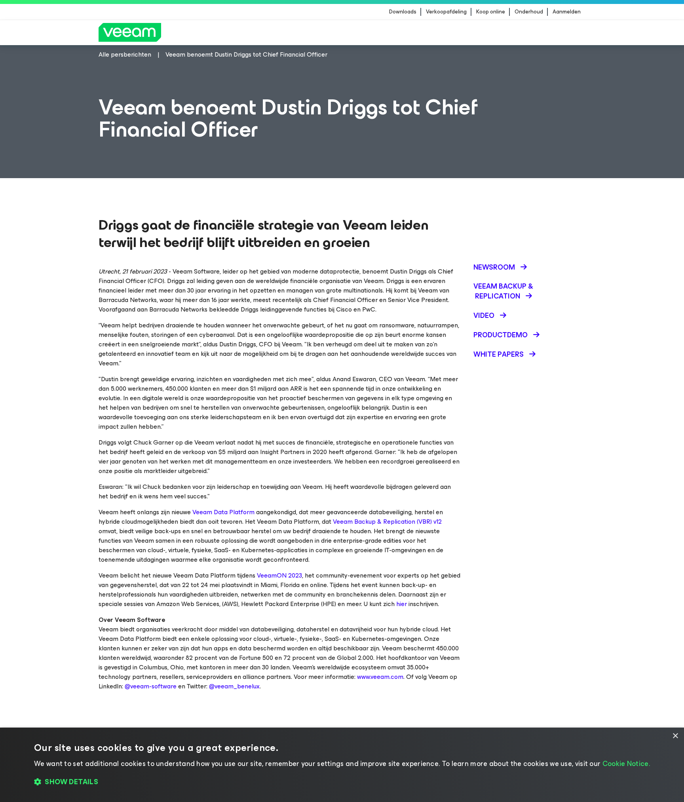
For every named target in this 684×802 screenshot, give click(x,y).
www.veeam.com (380, 676)
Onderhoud (529, 12)
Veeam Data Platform (223, 512)
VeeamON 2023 (279, 575)
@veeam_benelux (234, 686)
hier (401, 604)
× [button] (675, 736)
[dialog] (342, 765)
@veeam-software (151, 686)
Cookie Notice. (626, 764)
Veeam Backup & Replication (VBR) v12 (387, 521)
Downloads (402, 12)
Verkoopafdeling (446, 12)
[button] (342, 782)
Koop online (490, 12)
